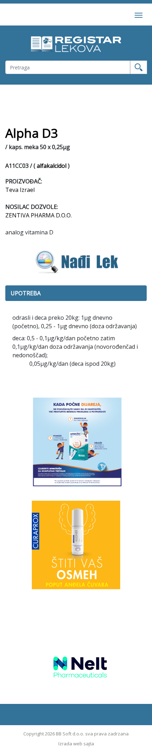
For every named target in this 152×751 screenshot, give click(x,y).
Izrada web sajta (76, 743)
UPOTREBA (26, 293)
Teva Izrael (20, 190)
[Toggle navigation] (138, 14)
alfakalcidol (51, 166)
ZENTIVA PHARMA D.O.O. (38, 215)
